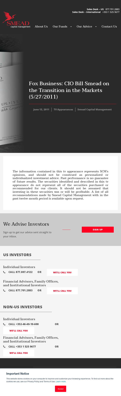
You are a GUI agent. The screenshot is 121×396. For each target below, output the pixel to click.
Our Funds (60, 26)
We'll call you (62, 272)
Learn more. (61, 381)
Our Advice (84, 26)
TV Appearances (63, 109)
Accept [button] (60, 388)
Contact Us (109, 26)
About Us (41, 26)
